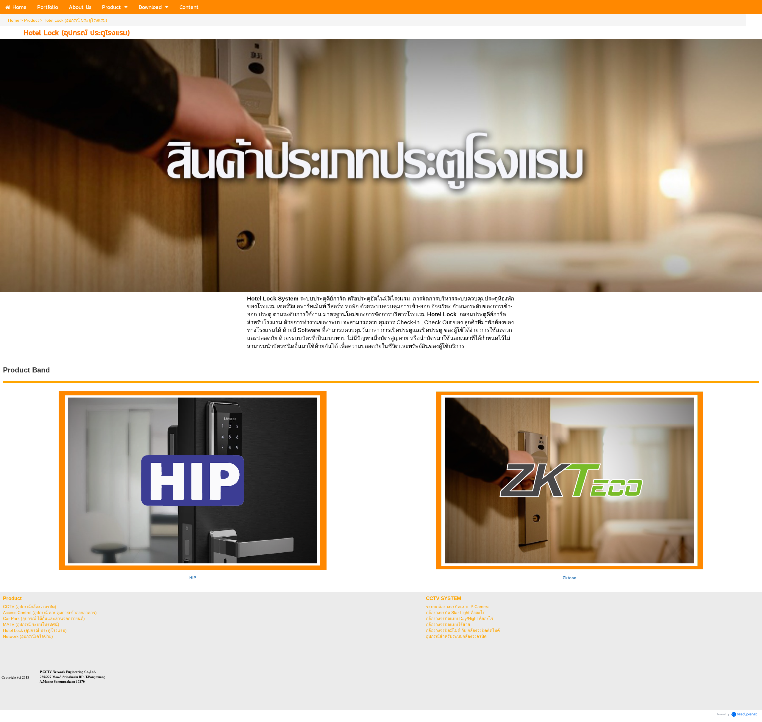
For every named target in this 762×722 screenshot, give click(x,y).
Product (31, 20)
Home (13, 20)
